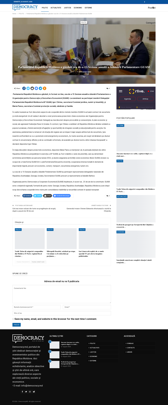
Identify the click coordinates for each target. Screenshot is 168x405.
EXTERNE (88, 8)
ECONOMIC (78, 8)
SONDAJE (130, 343)
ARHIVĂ (129, 352)
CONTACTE (131, 348)
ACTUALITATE (56, 8)
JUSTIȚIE (67, 8)
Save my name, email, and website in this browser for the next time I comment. (56, 319)
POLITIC (45, 8)
